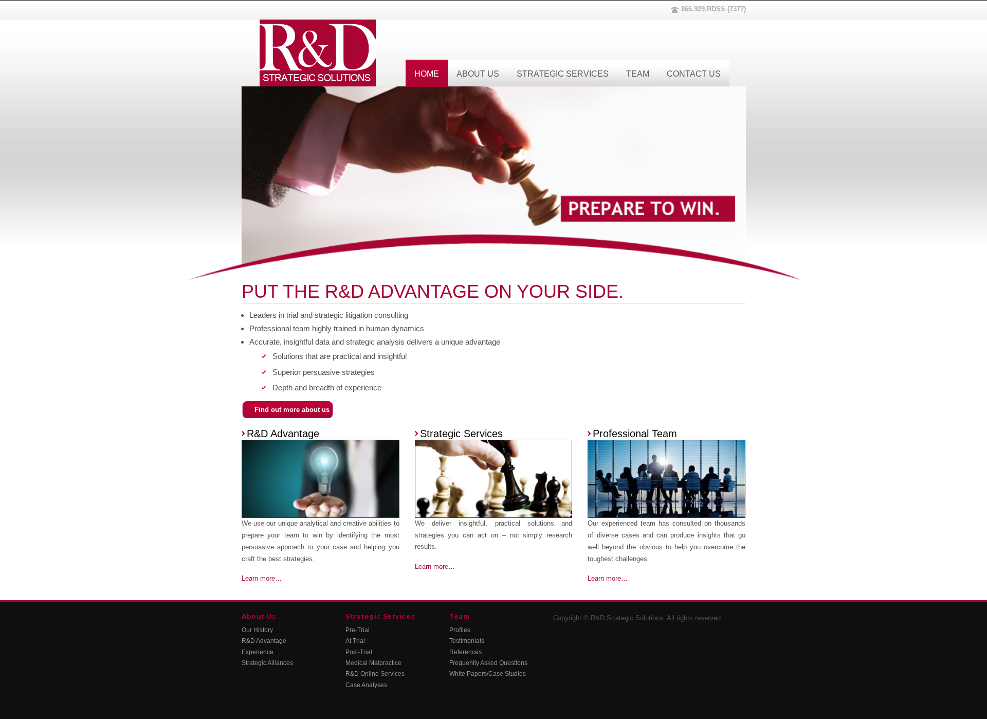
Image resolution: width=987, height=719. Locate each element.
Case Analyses (366, 685)
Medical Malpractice (373, 663)
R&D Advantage (283, 433)
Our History (257, 630)
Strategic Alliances (267, 663)
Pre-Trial (357, 630)
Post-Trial (358, 652)
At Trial (355, 640)
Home (426, 73)
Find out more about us (292, 410)
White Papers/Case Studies (487, 673)
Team (637, 73)
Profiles (459, 630)
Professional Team (635, 433)
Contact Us (694, 73)
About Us (477, 73)
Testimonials (466, 640)
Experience (257, 652)
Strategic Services (563, 73)
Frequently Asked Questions (488, 663)
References (465, 652)
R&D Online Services (375, 673)
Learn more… (262, 578)
